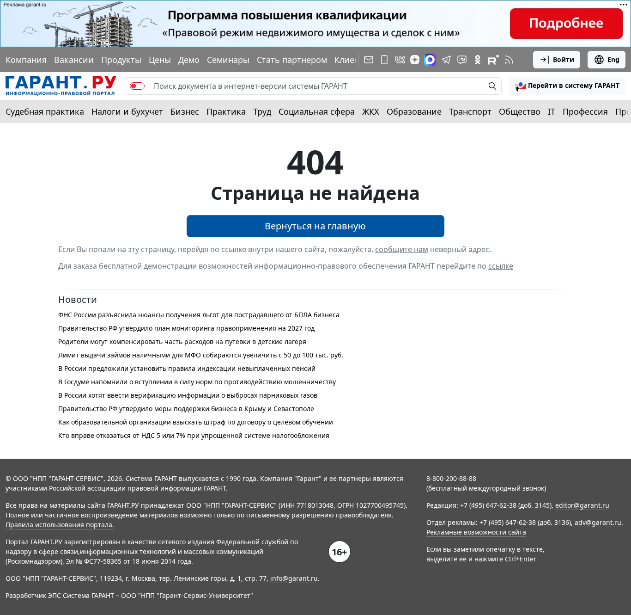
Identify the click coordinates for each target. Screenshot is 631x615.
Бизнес (184, 111)
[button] (567, 86)
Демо (189, 59)
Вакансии (74, 59)
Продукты (121, 59)
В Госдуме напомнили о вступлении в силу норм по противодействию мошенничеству (197, 381)
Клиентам (354, 59)
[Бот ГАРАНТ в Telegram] (461, 59)
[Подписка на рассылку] (368, 59)
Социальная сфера (317, 111)
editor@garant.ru (582, 505)
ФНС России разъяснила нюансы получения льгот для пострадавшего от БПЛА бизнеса (199, 314)
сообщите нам (401, 249)
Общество (519, 111)
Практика (226, 111)
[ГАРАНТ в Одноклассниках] (477, 59)
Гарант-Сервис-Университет (204, 595)
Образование (414, 111)
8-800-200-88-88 (451, 478)
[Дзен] (414, 59)
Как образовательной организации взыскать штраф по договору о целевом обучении (195, 422)
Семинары (228, 59)
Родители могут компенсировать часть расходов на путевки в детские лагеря (182, 341)
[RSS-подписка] (509, 59)
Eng (613, 59)
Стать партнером (292, 59)
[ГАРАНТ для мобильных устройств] (384, 59)
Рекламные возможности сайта (476, 532)
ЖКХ (370, 111)
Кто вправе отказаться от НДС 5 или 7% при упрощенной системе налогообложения (193, 435)
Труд (262, 111)
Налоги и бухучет (127, 111)
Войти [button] (563, 59)
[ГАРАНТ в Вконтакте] (400, 59)
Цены (160, 59)
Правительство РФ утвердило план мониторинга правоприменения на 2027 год (186, 328)
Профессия (585, 111)
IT (551, 111)
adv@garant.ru (598, 522)
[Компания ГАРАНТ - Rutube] (493, 59)
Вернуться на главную (315, 226)
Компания (26, 59)
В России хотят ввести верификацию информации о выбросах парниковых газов (187, 395)
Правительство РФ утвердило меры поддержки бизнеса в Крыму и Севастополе (186, 408)
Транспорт (470, 111)
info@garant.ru (294, 578)
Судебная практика (45, 111)
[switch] (137, 86)
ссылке (500, 266)
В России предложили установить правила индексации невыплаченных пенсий (187, 368)
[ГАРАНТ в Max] (430, 60)
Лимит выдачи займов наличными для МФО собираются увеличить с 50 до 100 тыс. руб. (200, 355)
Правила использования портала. (60, 524)
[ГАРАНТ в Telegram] (446, 59)
